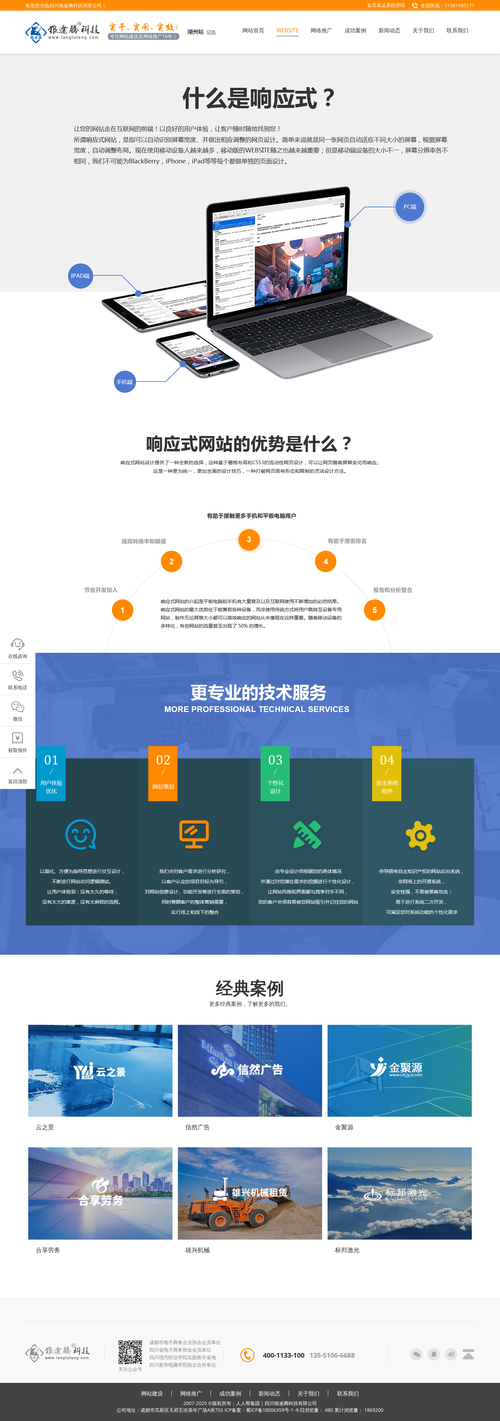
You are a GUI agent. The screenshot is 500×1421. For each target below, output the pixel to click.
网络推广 (191, 1393)
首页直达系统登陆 (386, 5)
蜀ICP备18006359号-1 (270, 1410)
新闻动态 (269, 1393)
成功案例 (230, 1393)
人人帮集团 (248, 1403)
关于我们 (308, 1393)
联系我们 (348, 1393)
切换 (211, 32)
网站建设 (152, 1393)
